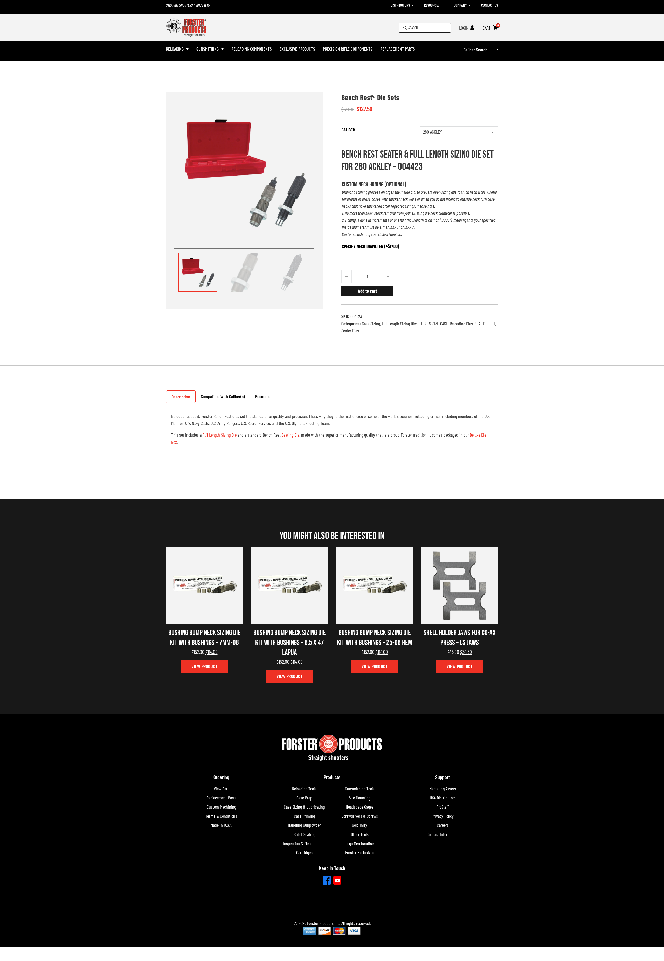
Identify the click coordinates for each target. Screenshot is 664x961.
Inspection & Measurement (304, 843)
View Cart (221, 788)
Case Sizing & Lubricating (304, 807)
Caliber (348, 129)
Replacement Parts (397, 49)
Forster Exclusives (359, 852)
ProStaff (442, 807)
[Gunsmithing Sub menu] (222, 49)
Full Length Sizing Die (220, 435)
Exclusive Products (297, 49)
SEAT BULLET (485, 323)
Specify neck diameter (370, 246)
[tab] (181, 396)
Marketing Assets (442, 788)
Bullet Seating (304, 834)
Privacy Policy (443, 816)
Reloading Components (251, 49)
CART (487, 28)
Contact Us (489, 5)
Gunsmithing (207, 49)
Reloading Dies (461, 323)
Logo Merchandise (359, 843)
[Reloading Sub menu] (187, 49)
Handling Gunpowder (304, 825)
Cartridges (304, 852)
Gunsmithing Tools (360, 788)
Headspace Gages (360, 807)
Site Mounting (359, 798)
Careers (443, 825)
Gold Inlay (359, 825)
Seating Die (290, 435)
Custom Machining (221, 807)
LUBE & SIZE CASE (433, 323)
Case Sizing (371, 323)
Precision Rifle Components (347, 49)
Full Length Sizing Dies (400, 323)
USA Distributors (443, 798)
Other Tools (360, 834)
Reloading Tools (304, 788)
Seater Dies (350, 330)
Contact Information (443, 834)
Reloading (175, 49)
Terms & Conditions (221, 816)
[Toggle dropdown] (413, 5)
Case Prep (304, 798)
